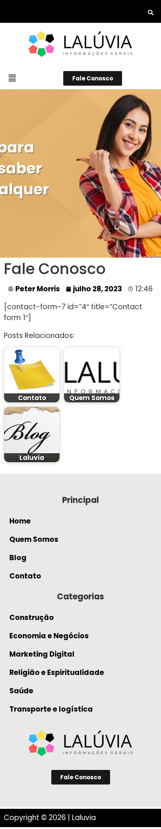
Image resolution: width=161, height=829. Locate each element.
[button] (12, 78)
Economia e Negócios (49, 636)
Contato (25, 576)
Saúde (21, 691)
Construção (31, 617)
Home (20, 521)
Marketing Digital (42, 654)
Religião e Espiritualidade (56, 672)
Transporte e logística (51, 709)
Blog (18, 558)
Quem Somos (33, 539)
